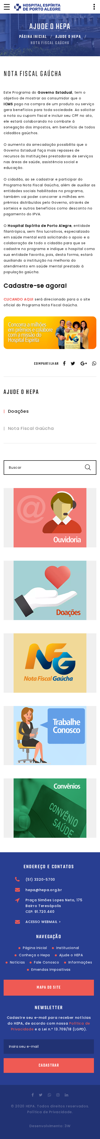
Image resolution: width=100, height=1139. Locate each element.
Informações (80, 962)
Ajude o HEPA (68, 37)
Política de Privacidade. (50, 1112)
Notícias (17, 962)
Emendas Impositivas (50, 969)
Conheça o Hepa (34, 955)
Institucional (67, 947)
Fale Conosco (46, 962)
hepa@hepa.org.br (43, 889)
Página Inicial (33, 37)
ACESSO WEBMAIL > (43, 921)
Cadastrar (49, 1065)
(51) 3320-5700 (40, 879)
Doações (18, 411)
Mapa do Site (49, 988)
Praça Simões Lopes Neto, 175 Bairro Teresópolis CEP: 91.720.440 (54, 906)
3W (67, 1126)
